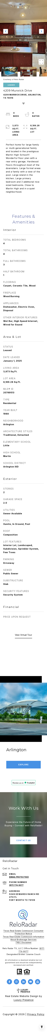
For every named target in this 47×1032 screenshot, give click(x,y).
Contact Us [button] (23, 840)
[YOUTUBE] (30, 981)
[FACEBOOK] (9, 981)
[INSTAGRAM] (16, 981)
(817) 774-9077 (16, 885)
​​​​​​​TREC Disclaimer (24, 942)
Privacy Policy (35, 1014)
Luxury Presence (24, 1000)
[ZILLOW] (37, 981)
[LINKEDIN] (23, 981)
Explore (23, 764)
